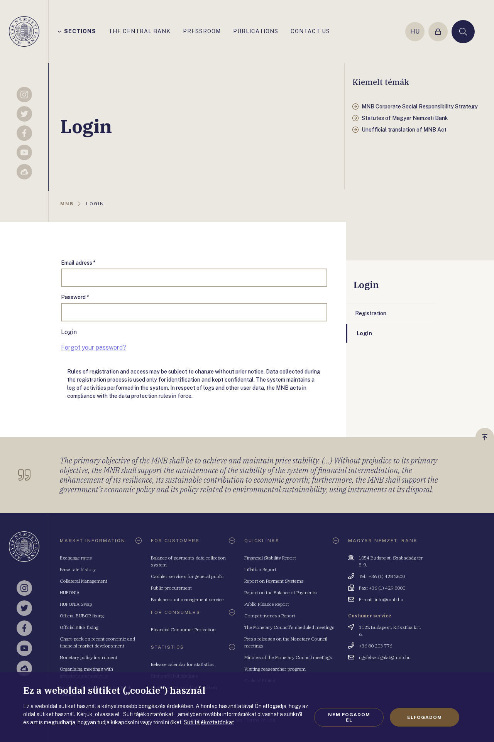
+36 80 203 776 (375, 646)
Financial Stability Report (270, 558)
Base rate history (78, 569)
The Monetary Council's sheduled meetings (289, 627)
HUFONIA (70, 592)
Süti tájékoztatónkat (209, 722)
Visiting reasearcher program (275, 669)
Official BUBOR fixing (82, 616)
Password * (75, 297)
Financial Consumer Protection (183, 629)
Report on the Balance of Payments (280, 592)
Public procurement (171, 588)
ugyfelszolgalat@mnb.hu (385, 657)
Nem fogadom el (349, 717)
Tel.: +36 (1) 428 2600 (382, 576)
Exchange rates (76, 558)
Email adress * (78, 263)
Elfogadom (424, 717)
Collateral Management (83, 581)
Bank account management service (187, 599)
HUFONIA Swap (76, 604)
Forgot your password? (93, 347)
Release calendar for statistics (182, 664)
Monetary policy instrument (88, 657)
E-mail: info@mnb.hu (381, 599)
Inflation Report (260, 569)
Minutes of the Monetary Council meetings (288, 657)
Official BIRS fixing (79, 627)
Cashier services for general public (187, 576)
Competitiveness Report (269, 616)
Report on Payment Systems (274, 581)
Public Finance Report (266, 604)
